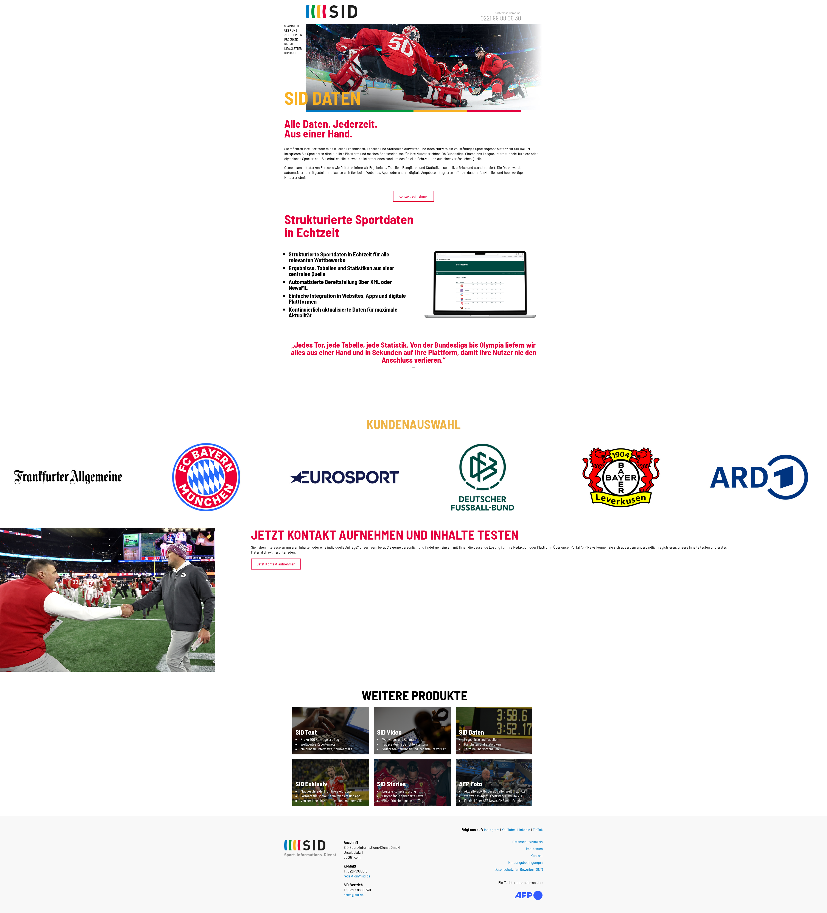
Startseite (292, 26)
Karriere (290, 44)
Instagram (491, 829)
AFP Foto (470, 784)
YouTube (508, 829)
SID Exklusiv (311, 784)
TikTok (538, 829)
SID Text (306, 732)
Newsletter (293, 48)
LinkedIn (523, 829)
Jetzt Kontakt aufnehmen (276, 564)
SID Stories (391, 784)
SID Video (389, 732)
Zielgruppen (293, 35)
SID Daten (471, 732)
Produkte (291, 39)
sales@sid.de (354, 894)
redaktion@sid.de (357, 876)
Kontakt (290, 53)
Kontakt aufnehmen (414, 196)
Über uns (290, 30)
